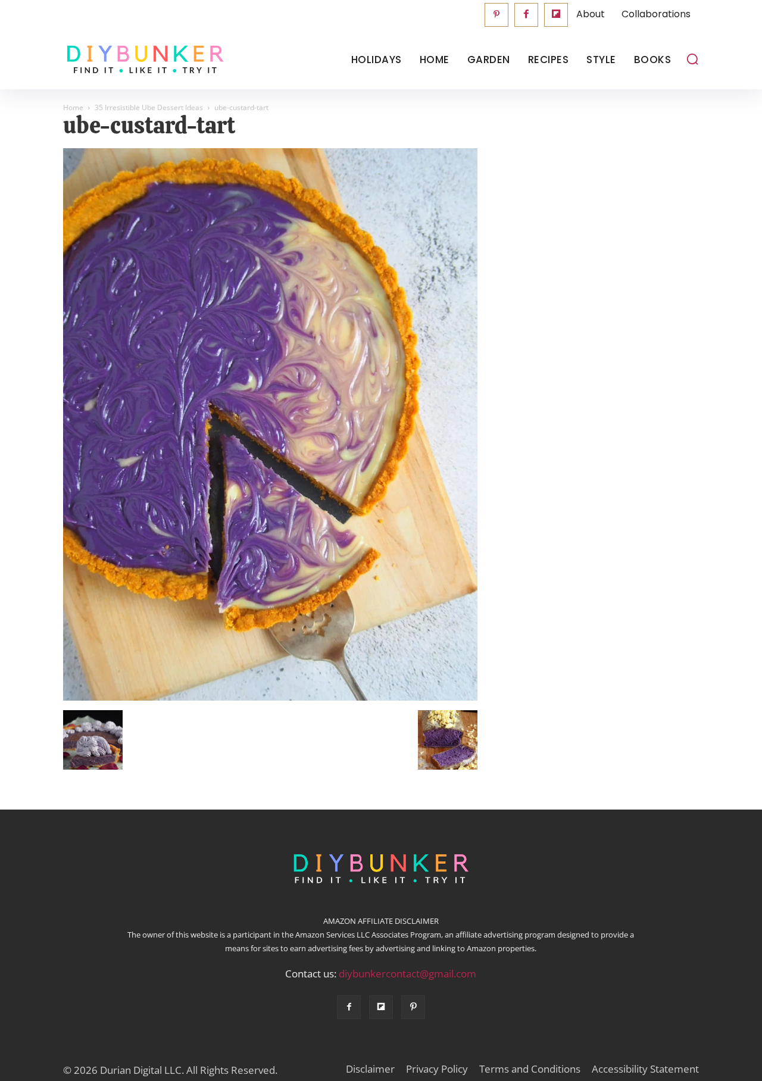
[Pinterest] (496, 15)
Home (73, 107)
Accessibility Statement (645, 1069)
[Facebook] (526, 15)
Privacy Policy (437, 1069)
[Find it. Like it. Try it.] (142, 60)
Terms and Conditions (529, 1069)
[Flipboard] (556, 15)
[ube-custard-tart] (270, 698)
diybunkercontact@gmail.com (407, 973)
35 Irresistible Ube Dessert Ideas (149, 107)
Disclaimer (370, 1069)
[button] (692, 58)
